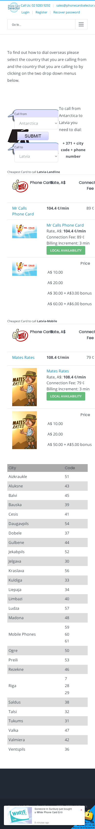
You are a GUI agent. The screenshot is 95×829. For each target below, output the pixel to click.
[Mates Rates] (24, 371)
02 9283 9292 (41, 5)
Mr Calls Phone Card (65, 225)
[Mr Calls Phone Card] (24, 225)
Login (25, 12)
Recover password (66, 12)
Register (41, 12)
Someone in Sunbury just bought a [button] (53, 810)
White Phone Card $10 (50, 812)
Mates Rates (23, 357)
